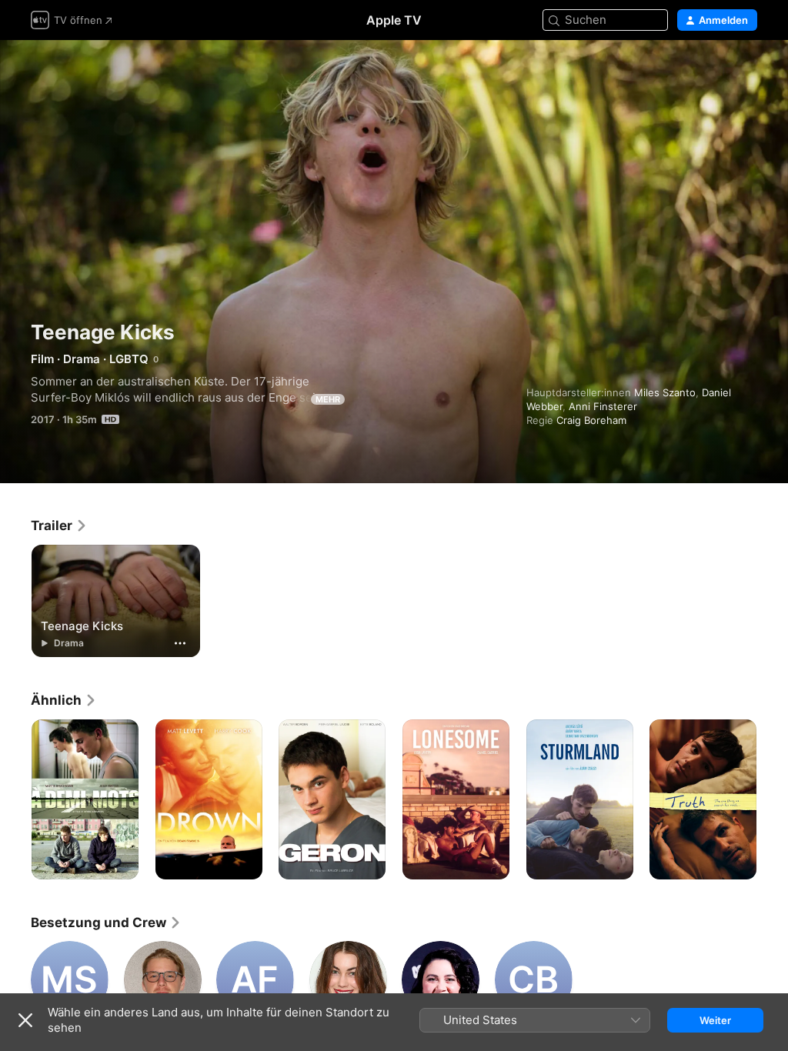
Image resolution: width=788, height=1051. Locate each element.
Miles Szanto (665, 392)
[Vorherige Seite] (15, 799)
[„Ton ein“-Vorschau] (746, 70)
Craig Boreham (591, 420)
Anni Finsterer (603, 406)
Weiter (715, 1020)
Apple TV (394, 20)
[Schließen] (25, 1020)
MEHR (328, 399)
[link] (59, 525)
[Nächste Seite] (772, 799)
